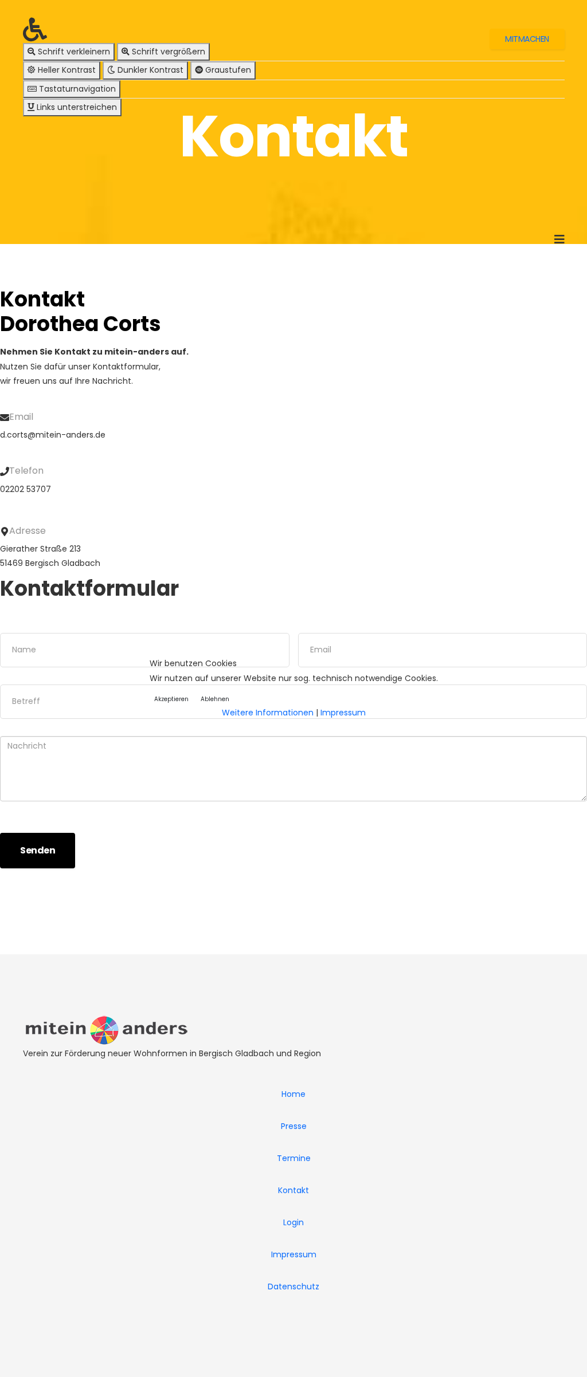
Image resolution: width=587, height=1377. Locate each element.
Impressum (343, 712)
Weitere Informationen (268, 712)
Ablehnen (215, 699)
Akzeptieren (171, 699)
